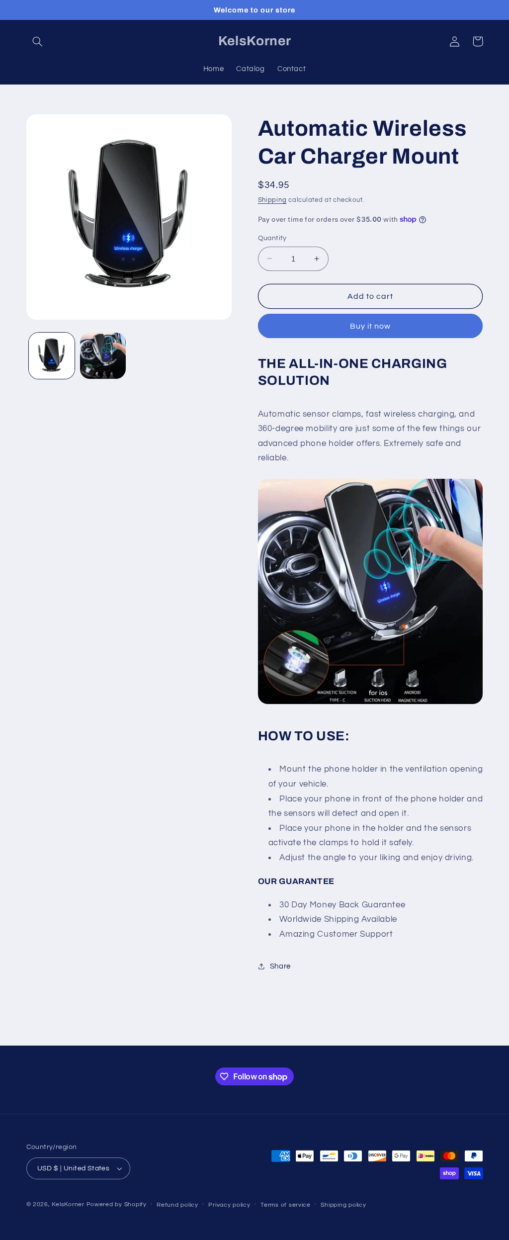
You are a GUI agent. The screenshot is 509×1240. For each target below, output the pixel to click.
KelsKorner (68, 1204)
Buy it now (370, 326)
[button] (37, 41)
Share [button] (280, 966)
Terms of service (285, 1205)
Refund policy (177, 1205)
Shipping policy (343, 1205)
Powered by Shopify (116, 1204)
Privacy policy (229, 1205)
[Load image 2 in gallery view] (103, 355)
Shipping (272, 200)
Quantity (272, 238)
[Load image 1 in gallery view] (52, 355)
